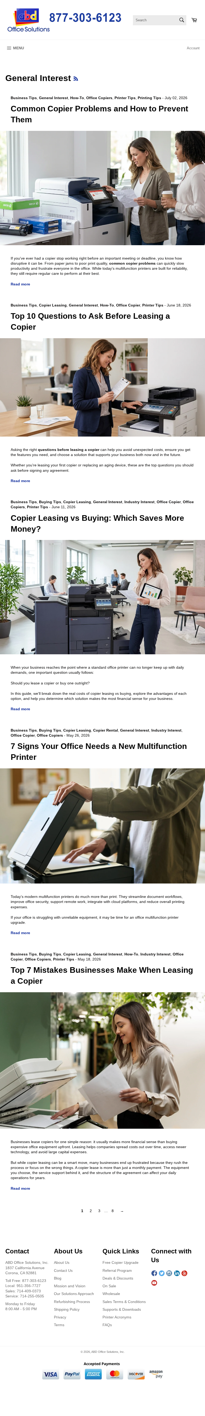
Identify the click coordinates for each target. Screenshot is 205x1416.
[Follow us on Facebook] (154, 1273)
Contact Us (63, 1270)
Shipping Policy (67, 1309)
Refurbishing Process (72, 1302)
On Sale (109, 1286)
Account (193, 48)
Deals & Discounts (117, 1278)
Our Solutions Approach (74, 1294)
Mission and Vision (69, 1286)
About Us (61, 1262)
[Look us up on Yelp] (184, 1273)
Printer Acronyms (116, 1317)
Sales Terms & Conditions (124, 1302)
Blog (57, 1278)
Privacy (60, 1317)
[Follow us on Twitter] (162, 1273)
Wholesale (111, 1294)
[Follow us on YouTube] (154, 1283)
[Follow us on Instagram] (169, 1273)
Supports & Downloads (121, 1309)
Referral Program (117, 1270)
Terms (59, 1325)
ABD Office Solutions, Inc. (108, 1351)
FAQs (107, 1325)
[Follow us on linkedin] (177, 1273)
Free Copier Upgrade (120, 1262)
